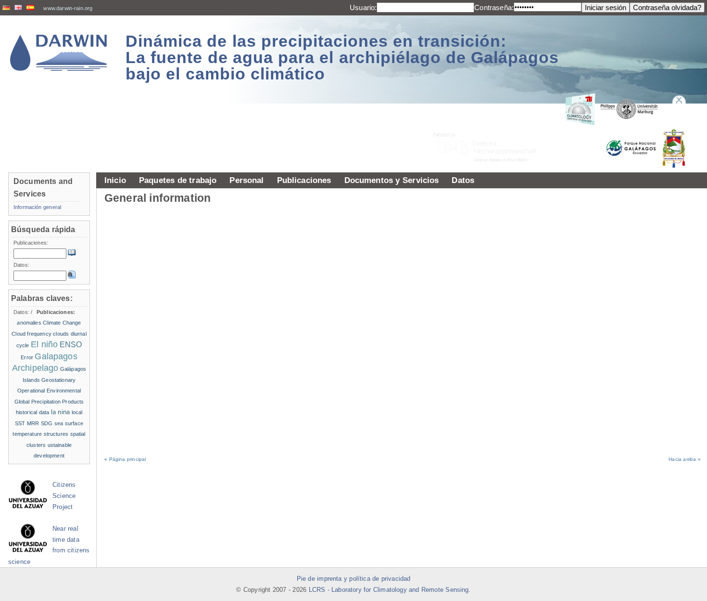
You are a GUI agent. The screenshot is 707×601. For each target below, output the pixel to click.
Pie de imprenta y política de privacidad (354, 578)
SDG (46, 423)
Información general (37, 207)
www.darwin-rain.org (67, 8)
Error (27, 357)
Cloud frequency (31, 334)
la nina (60, 412)
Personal (246, 180)
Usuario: (363, 7)
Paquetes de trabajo (177, 180)
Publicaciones (304, 180)
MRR (33, 423)
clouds (61, 334)
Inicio (115, 180)
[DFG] (491, 125)
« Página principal (125, 459)
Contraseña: (494, 7)
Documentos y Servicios (391, 180)
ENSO (71, 344)
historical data (33, 412)
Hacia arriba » (685, 459)
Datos (463, 180)
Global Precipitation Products (49, 402)
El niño (44, 344)
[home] (58, 52)
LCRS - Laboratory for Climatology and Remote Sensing (389, 590)
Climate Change (62, 323)
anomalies (29, 323)
